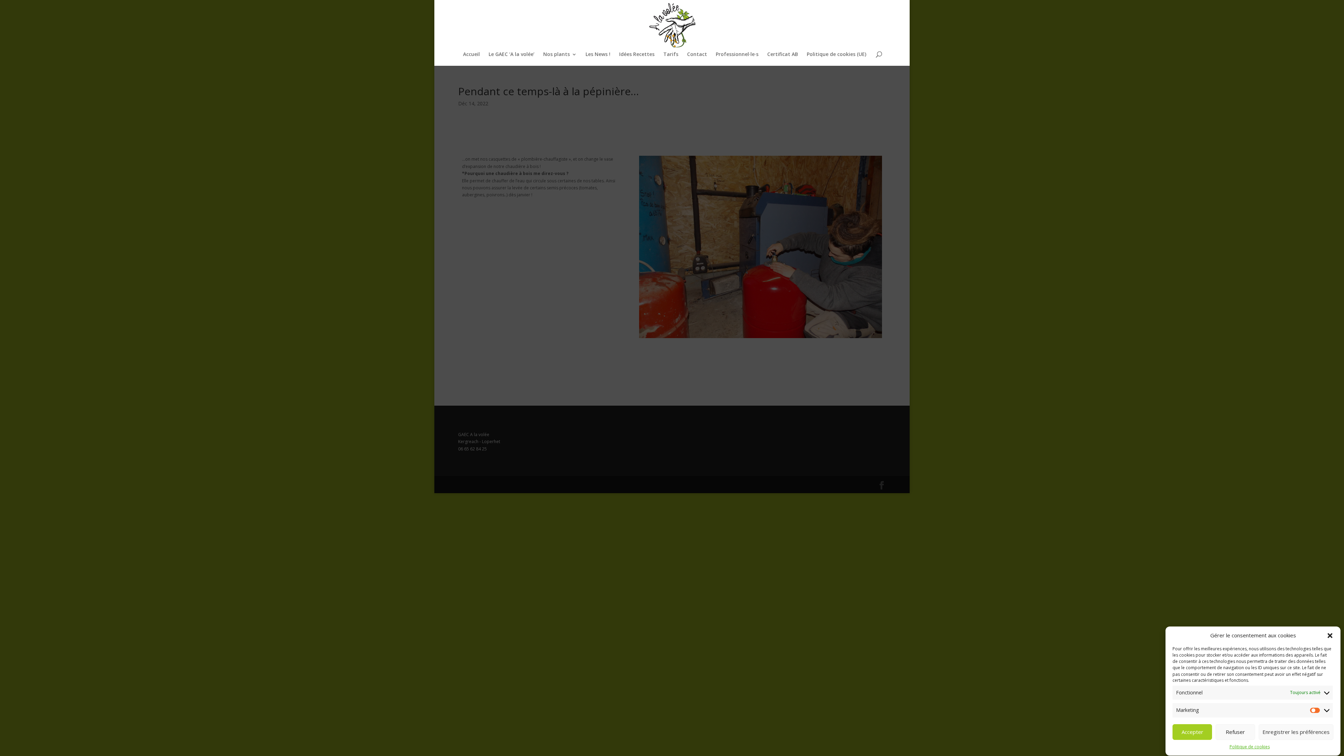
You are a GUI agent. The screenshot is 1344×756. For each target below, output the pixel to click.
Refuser (1235, 732)
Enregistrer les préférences (1296, 732)
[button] (1330, 635)
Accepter (1192, 732)
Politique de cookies (1250, 747)
